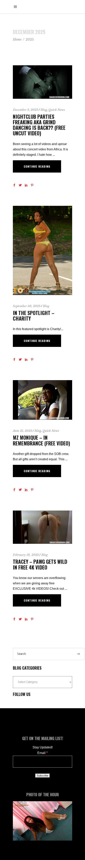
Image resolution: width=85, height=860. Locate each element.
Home (17, 39)
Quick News (56, 110)
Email (42, 753)
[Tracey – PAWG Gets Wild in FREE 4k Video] (42, 527)
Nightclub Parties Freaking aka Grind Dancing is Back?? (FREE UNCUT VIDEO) (39, 125)
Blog (44, 110)
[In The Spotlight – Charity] (42, 250)
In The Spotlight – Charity (33, 315)
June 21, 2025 (22, 431)
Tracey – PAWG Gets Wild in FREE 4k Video (40, 564)
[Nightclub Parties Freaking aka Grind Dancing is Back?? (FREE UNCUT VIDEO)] (42, 82)
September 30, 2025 (26, 306)
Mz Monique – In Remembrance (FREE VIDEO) (41, 440)
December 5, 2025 (25, 110)
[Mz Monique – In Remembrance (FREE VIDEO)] (42, 400)
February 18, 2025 (26, 555)
